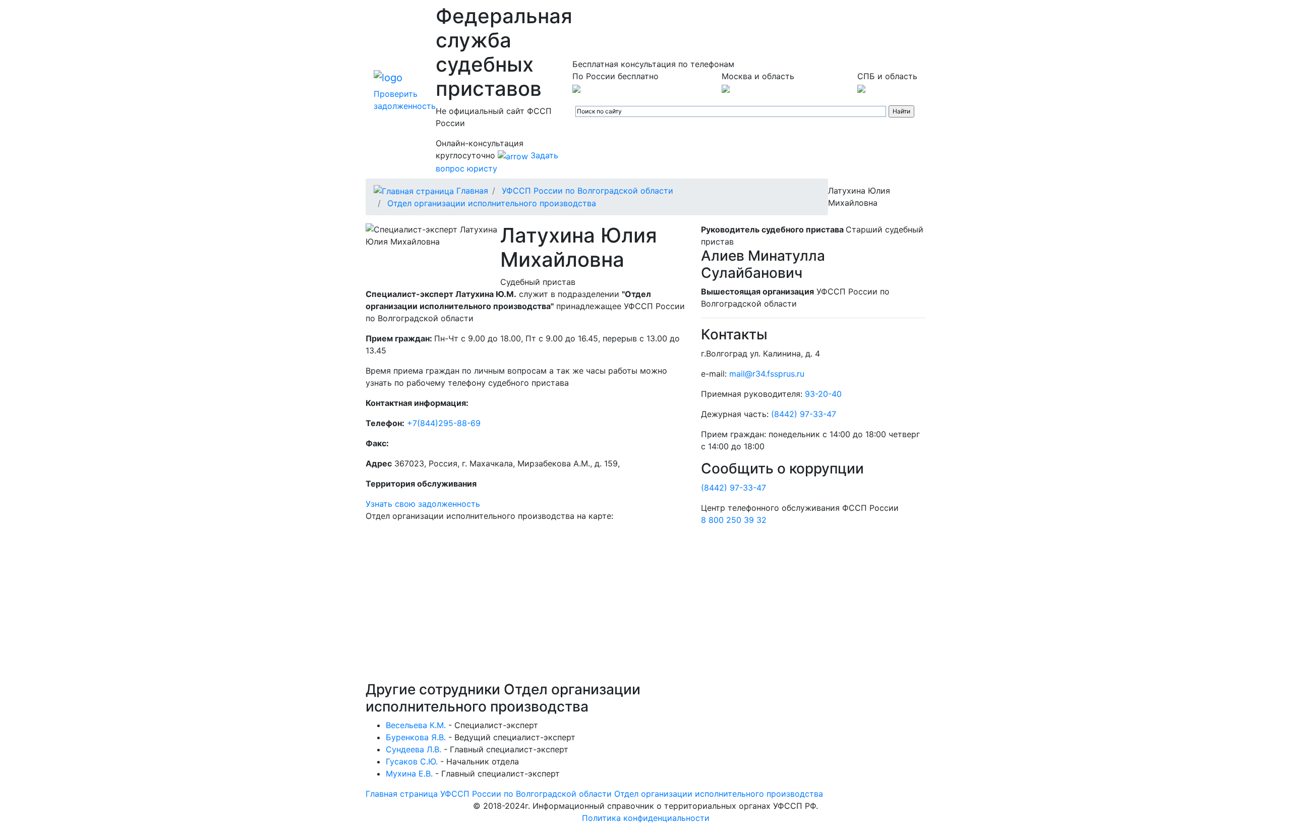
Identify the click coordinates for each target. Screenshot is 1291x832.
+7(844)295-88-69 (444, 423)
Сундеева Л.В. (413, 749)
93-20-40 (823, 394)
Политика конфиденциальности (646, 818)
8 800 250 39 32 (734, 520)
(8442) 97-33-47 (803, 414)
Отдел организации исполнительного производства (491, 203)
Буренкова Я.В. (416, 737)
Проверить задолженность (405, 100)
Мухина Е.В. (409, 773)
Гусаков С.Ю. (412, 761)
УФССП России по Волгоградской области (587, 191)
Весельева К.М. (416, 725)
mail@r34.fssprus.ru (766, 374)
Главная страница (402, 794)
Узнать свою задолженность (423, 504)
